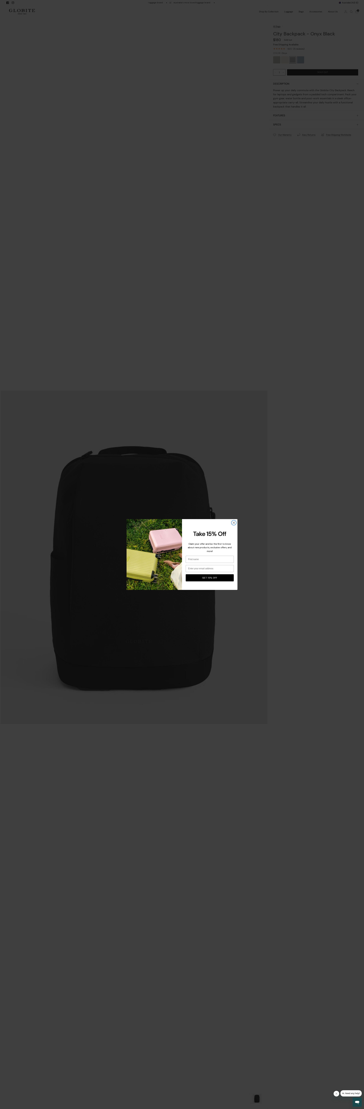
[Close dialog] (233, 522)
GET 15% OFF (209, 577)
